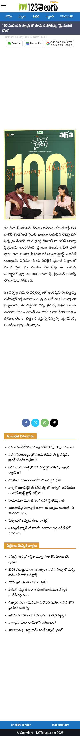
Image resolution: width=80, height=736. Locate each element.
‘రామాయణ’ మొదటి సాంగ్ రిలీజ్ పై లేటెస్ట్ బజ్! (36, 500)
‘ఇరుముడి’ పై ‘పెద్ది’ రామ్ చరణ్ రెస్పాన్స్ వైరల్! (35, 630)
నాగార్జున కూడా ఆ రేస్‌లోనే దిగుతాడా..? (32, 623)
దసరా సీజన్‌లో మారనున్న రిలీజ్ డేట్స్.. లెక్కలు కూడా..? (41, 447)
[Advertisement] (40, 89)
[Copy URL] (54, 423)
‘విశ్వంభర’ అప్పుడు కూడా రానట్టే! (28, 520)
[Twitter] (35, 423)
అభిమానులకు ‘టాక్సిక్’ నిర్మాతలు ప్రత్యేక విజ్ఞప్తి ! (37, 615)
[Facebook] (26, 423)
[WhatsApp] (45, 423)
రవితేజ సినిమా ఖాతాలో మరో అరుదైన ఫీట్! (34, 480)
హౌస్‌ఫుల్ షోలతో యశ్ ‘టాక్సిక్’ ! (27, 582)
